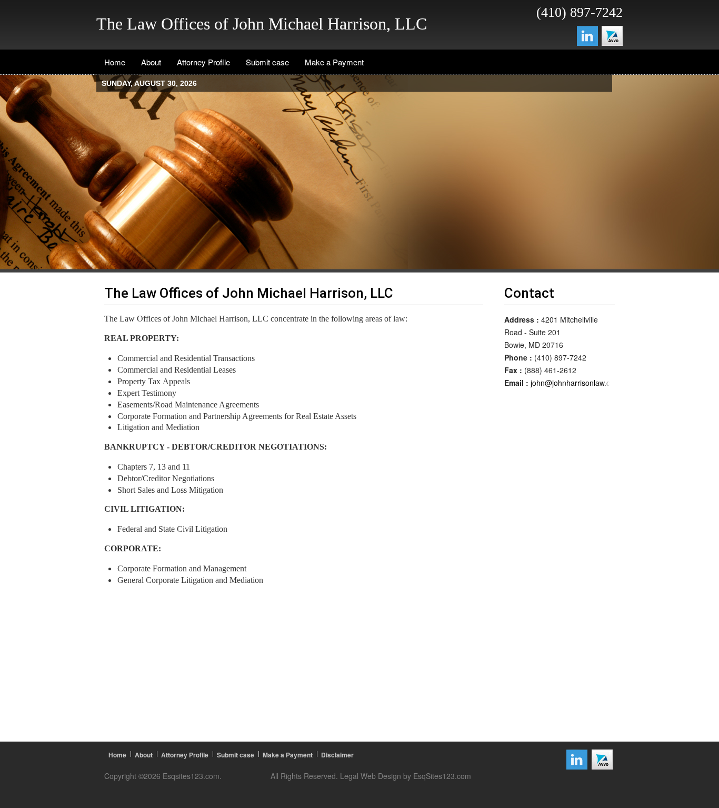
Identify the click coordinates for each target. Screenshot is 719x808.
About (144, 755)
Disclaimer (337, 755)
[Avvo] (612, 34)
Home (117, 755)
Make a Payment (288, 755)
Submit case (235, 755)
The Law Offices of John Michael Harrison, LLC (261, 23)
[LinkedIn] (587, 34)
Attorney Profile (184, 755)
